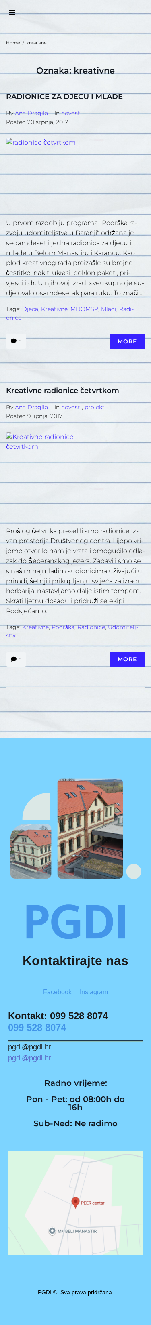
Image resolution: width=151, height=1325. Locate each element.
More (127, 341)
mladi (108, 309)
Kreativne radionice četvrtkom (62, 390)
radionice (91, 627)
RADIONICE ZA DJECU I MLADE (64, 96)
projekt (95, 407)
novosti (71, 113)
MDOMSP (84, 309)
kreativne (54, 309)
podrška (63, 627)
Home (13, 43)
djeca (30, 309)
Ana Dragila (31, 113)
